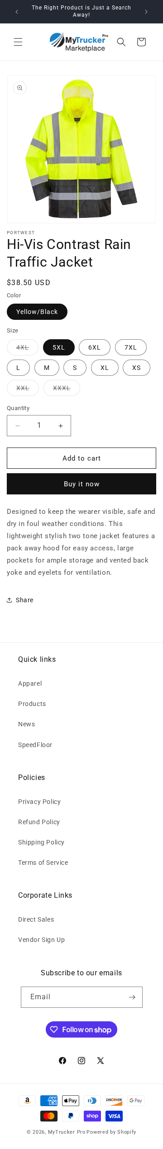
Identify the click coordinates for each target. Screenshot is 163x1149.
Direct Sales (36, 919)
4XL (27, 347)
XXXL (66, 388)
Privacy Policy (39, 801)
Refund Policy (39, 822)
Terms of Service (43, 862)
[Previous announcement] (17, 12)
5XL (59, 347)
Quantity (18, 408)
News (26, 724)
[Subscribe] (132, 997)
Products (32, 703)
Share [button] (25, 600)
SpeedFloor (35, 744)
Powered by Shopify (111, 1132)
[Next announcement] (146, 12)
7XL (131, 347)
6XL (94, 347)
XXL (27, 388)
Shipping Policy (41, 842)
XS (136, 367)
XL (105, 367)
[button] (18, 42)
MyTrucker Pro (67, 1132)
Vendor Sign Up (41, 939)
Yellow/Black (37, 311)
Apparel (30, 683)
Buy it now (82, 484)
